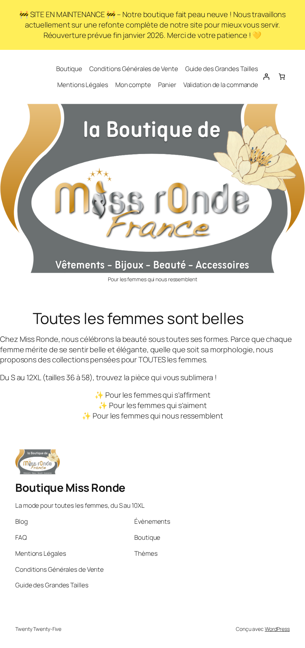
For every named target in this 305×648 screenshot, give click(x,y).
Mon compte (133, 84)
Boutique (69, 68)
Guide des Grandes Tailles (222, 68)
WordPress (277, 628)
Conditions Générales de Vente (133, 68)
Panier (167, 84)
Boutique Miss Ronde (70, 487)
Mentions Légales (82, 84)
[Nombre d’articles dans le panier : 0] (282, 76)
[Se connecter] (266, 76)
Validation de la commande (221, 84)
